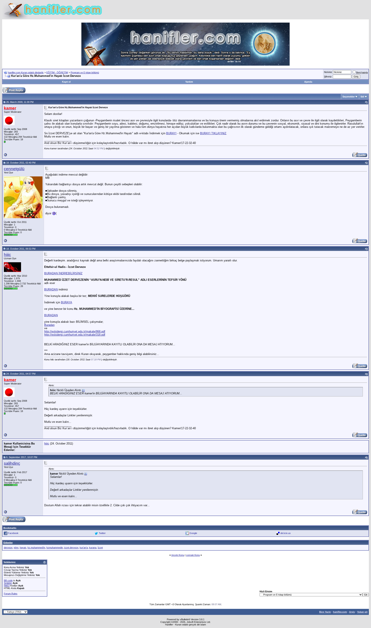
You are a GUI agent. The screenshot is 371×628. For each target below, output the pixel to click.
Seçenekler (348, 96)
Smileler (8, 583)
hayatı (23, 547)
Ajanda (308, 81)
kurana (92, 547)
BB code (8, 580)
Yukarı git (362, 612)
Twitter (102, 533)
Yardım (189, 81)
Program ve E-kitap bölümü (85, 72)
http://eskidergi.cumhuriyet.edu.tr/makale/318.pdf (74, 334)
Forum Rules (10, 593)
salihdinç (12, 463)
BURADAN (51, 289)
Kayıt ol (66, 81)
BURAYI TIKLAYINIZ (213, 133)
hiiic (7, 254)
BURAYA (66, 302)
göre (16, 547)
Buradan (49, 325)
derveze (8, 547)
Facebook (13, 533)
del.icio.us (285, 533)
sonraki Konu (193, 555)
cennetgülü (14, 169)
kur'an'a (84, 547)
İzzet (100, 547)
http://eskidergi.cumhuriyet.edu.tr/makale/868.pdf (74, 331)
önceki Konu (177, 555)
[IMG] (7, 585)
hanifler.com (340, 612)
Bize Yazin (325, 612)
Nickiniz (328, 72)
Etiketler (8, 542)
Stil (362, 96)
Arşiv (352, 612)
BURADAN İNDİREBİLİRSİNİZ (63, 273)
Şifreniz (328, 76)
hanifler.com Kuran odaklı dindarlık (26, 72)
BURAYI (171, 133)
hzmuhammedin (54, 547)
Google (193, 533)
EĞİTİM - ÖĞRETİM (57, 72)
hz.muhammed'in (36, 547)
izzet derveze (71, 547)
